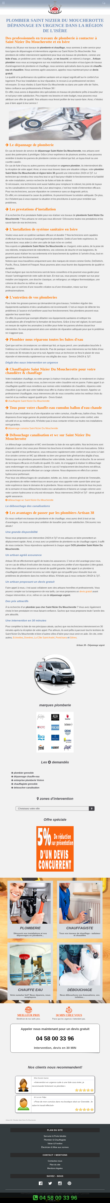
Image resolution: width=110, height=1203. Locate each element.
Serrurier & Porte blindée (55, 1136)
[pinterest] (69, 1184)
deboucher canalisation (26, 787)
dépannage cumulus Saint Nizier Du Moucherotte (32, 428)
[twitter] (50, 1184)
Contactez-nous (55, 1161)
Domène (28, 637)
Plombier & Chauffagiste (55, 1140)
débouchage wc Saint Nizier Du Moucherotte (30, 500)
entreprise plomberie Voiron (28, 780)
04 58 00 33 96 (55, 1038)
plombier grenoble (23, 773)
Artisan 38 (9, 1120)
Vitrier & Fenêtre (55, 1143)
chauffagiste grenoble (25, 784)
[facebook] (40, 1184)
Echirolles (18, 637)
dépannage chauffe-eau (26, 776)
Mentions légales (55, 1168)
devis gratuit (85, 591)
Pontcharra (61, 637)
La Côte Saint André (44, 637)
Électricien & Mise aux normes (55, 1147)
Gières (73, 637)
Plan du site (55, 1164)
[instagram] (59, 1184)
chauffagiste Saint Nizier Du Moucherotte (28, 401)
